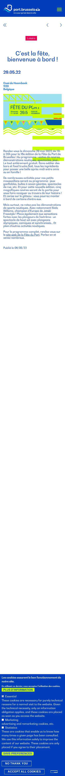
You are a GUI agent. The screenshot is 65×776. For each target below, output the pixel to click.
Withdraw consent (56, 772)
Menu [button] (59, 10)
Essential (10, 696)
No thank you (16, 763)
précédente (49, 25)
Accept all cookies (24, 771)
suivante (59, 25)
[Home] (21, 8)
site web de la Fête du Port (23, 234)
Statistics (11, 727)
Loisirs (31, 38)
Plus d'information (18, 689)
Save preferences (17, 753)
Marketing (11, 720)
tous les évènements (7, 25)
